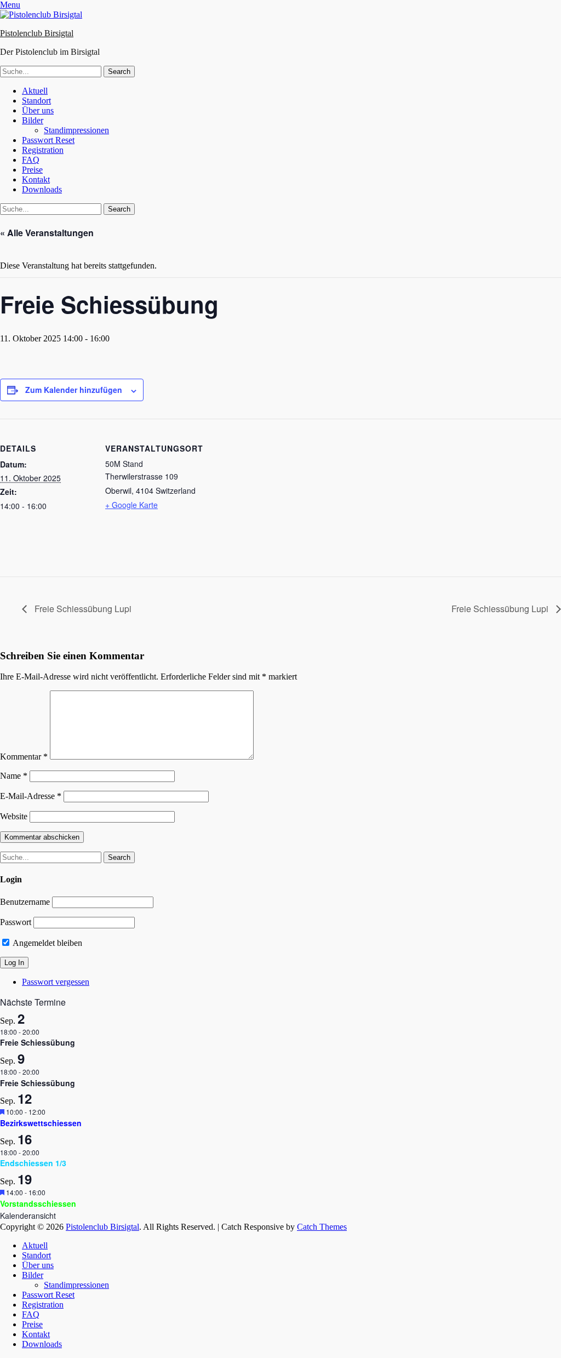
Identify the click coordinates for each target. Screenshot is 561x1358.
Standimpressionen (76, 130)
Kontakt (36, 179)
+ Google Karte (131, 504)
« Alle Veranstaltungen (47, 232)
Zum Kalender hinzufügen (73, 389)
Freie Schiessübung (37, 1042)
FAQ (30, 159)
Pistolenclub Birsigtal (36, 33)
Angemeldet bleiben (46, 943)
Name (13, 775)
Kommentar (24, 756)
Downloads (42, 189)
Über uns (38, 110)
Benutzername (25, 901)
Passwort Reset (48, 140)
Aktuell (35, 90)
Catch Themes (322, 1226)
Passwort (15, 922)
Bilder (32, 120)
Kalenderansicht (28, 1215)
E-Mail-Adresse (30, 796)
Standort (36, 100)
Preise (32, 169)
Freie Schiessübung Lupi (81, 608)
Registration (43, 150)
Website (13, 816)
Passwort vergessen (55, 981)
